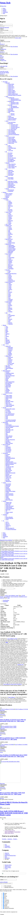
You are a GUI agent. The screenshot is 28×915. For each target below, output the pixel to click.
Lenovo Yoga (11, 143)
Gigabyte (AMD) (12, 249)
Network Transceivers (10, 439)
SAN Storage (8, 450)
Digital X (10, 360)
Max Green (10, 264)
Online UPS (8, 346)
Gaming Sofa (8, 503)
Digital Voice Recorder (10, 472)
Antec (9, 201)
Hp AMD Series (11, 160)
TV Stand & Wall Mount (10, 529)
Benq (6, 330)
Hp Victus (10, 156)
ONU (6, 434)
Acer (6, 144)
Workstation (8, 447)
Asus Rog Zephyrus (15, 127)
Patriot (9, 295)
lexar (9, 306)
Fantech (10, 217)
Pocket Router (8, 424)
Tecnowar (10, 349)
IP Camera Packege (9, 415)
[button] (2, 44)
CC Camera (8, 411)
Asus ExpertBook (12, 133)
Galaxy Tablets (11, 167)
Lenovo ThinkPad (12, 140)
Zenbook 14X (20, 664)
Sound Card (8, 476)
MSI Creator (11, 183)
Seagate (9, 240)
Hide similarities (7, 886)
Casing (6, 199)
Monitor (7, 197)
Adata (9, 274)
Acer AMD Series (12, 148)
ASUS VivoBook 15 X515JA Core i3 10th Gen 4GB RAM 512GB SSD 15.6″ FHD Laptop (13, 720)
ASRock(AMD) (11, 246)
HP (6, 151)
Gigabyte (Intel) (11, 250)
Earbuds (7, 487)
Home (1, 540)
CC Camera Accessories (10, 419)
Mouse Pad (7, 459)
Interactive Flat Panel (9, 375)
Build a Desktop (8, 193)
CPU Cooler (8, 224)
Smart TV (7, 524)
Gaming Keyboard (9, 506)
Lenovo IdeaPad (11, 139)
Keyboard (7, 454)
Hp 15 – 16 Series (12, 157)
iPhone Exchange (12, 119)
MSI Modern (11, 186)
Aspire (9, 149)
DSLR (6, 399)
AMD (9, 271)
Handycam (7, 400)
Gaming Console (9, 512)
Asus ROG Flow (14, 124)
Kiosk (6, 379)
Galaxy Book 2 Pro (12, 166)
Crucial (9, 287)
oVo (9, 208)
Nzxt (9, 207)
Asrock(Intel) (11, 245)
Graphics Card (8, 225)
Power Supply (8, 253)
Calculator (7, 498)
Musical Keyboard (9, 495)
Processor (7, 269)
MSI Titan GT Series (12, 181)
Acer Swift (10, 150)
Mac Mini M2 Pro (15, 107)
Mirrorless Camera (9, 401)
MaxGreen (10, 205)
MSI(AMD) (10, 251)
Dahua (6, 331)
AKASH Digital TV (9, 528)
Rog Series (10, 123)
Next (1, 807)
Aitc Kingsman (11, 315)
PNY (9, 235)
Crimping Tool (8, 437)
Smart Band (8, 485)
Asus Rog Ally (14, 128)
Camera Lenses (8, 396)
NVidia (9, 233)
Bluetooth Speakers (9, 464)
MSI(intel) (10, 252)
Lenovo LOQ (11, 138)
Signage (7, 378)
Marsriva (10, 354)
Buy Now (2, 591)
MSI (6, 180)
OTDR (6, 438)
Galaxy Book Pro (12, 164)
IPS (6, 369)
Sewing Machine (9, 517)
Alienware (10, 170)
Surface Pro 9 (11, 86)
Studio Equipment (9, 493)
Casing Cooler (8, 212)
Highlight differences (8, 887)
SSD (6, 312)
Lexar (9, 293)
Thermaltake (11, 268)
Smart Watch (8, 483)
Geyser (6, 519)
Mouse (6, 455)
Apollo (9, 352)
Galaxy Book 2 (11, 165)
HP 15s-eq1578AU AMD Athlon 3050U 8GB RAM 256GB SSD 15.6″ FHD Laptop (12, 793)
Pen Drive (7, 480)
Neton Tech (5, 2)
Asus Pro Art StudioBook (13, 134)
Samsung (7, 162)
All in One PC (8, 194)
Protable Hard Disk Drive (10, 273)
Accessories (8, 451)
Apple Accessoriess (12, 118)
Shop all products (14, 46)
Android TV (8, 525)
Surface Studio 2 (11, 92)
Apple (6, 96)
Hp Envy (10, 154)
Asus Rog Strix (14, 125)
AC (6, 515)
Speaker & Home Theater (10, 463)
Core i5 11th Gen (14, 596)
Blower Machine (9, 499)
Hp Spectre (10, 155)
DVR (6, 416)
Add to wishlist (3, 592)
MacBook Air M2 (15, 103)
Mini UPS (7, 365)
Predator (10, 146)
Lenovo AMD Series (12, 141)
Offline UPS (8, 356)
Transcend (10, 279)
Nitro (9, 145)
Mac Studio (10, 110)
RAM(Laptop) (8, 301)
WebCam (7, 465)
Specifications (6, 600)
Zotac (9, 237)
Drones (7, 496)
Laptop (16, 595)
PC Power (10, 364)
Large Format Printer (9, 381)
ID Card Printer (8, 383)
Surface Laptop (11, 90)
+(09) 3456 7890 (3, 66)
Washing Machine (9, 518)
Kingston (10, 292)
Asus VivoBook (11, 132)
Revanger (10, 209)
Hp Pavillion (11, 159)
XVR (6, 417)
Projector (7, 372)
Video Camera (8, 404)
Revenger (10, 267)
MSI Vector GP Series (13, 182)
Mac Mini (10, 105)
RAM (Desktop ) (9, 282)
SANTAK (10, 348)
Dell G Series (11, 171)
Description (5, 601)
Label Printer (8, 385)
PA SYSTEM (8, 374)
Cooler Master (11, 257)
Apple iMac (10, 108)
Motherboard (8, 244)
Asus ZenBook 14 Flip (12, 638)
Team (9, 298)
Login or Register (4, 882)
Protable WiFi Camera (10, 408)
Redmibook (10, 191)
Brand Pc (7, 196)
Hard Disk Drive (9, 239)
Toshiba (10, 241)
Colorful (10, 228)
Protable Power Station (10, 491)
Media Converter (9, 443)
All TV (7, 522)
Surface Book (11, 84)
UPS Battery (8, 367)
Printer (6, 380)
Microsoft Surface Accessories (14, 95)
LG (6, 337)
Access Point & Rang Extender (12, 426)
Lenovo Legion (11, 137)
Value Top (10, 210)
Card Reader (8, 467)
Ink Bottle (7, 390)
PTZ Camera (8, 412)
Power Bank (8, 490)
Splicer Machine (8, 435)
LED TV (7, 523)
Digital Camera (8, 397)
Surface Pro (10, 85)
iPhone (9, 116)
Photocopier (8, 386)
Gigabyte (10, 203)
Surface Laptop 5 (12, 91)
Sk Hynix (10, 309)
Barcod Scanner (8, 392)
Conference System (9, 373)
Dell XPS (10, 172)
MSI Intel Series (11, 185)
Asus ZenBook (11, 130)
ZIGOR (10, 351)
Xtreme (9, 223)
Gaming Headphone (9, 508)
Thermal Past (8, 481)
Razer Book (10, 177)
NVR (6, 418)
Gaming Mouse (8, 507)
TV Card (7, 479)
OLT (6, 433)
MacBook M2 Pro (15, 98)
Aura (9, 256)
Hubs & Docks (8, 470)
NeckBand (7, 488)
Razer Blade (10, 178)
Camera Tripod (8, 406)
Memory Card (8, 475)
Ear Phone (7, 486)
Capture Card (8, 477)
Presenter (7, 474)
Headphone (7, 456)
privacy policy (18, 37)
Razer (6, 176)
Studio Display (11, 111)
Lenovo (7, 135)
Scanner (7, 391)
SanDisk (10, 276)
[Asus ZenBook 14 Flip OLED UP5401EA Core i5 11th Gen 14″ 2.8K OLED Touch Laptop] (14, 554)
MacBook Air (11, 101)
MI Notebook (11, 189)
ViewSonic (7, 342)
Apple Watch (11, 117)
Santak (9, 358)
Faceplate (7, 440)
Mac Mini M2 (14, 106)
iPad (9, 112)
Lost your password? (4, 27)
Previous (2, 798)
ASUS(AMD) (11, 247)
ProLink (10, 362)
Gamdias (10, 202)
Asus (6, 328)
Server (6, 445)
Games (6, 513)
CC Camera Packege (9, 413)
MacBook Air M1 (15, 102)
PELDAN (10, 234)
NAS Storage (8, 449)
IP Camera (7, 410)
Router (6, 423)
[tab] (15, 600)
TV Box (7, 492)
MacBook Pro (11, 97)
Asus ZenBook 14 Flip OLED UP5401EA (12, 684)
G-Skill (9, 288)
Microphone (8, 471)
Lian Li (9, 204)
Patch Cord (7, 431)
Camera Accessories (9, 405)
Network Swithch (9, 427)
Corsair (9, 214)
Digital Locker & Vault (10, 421)
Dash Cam (7, 402)
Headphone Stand (9, 461)
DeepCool (10, 215)
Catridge (7, 389)
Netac (9, 294)
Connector (7, 432)
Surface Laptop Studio (13, 94)
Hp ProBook (11, 161)
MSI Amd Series (11, 187)
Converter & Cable (9, 466)
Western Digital (11, 242)
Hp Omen (10, 153)
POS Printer (8, 384)
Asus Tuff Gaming (12, 129)
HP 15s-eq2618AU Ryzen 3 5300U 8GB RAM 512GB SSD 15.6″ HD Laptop (12, 738)
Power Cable (8, 469)
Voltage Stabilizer (9, 368)
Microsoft (7, 82)
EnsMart (10, 353)
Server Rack (8, 448)
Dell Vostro (10, 175)
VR (6, 511)
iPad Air (12, 113)
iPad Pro (13, 114)
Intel (9, 230)
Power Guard (11, 363)
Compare (2, 594)
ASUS (6, 121)
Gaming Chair (8, 502)
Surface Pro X (11, 87)
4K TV (7, 527)
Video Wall (7, 376)
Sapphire (10, 236)
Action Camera (8, 395)
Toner (6, 388)
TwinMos (10, 300)
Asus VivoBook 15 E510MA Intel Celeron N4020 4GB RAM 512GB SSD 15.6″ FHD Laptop (13, 755)
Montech (10, 266)
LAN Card (7, 428)
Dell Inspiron (11, 173)
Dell (6, 169)
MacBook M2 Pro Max (16, 100)
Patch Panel (7, 442)
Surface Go (10, 89)
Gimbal (7, 497)
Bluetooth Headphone (10, 458)
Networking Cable (9, 429)
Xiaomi (7, 188)
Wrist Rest (7, 460)
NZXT (9, 221)
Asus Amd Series (12, 122)
